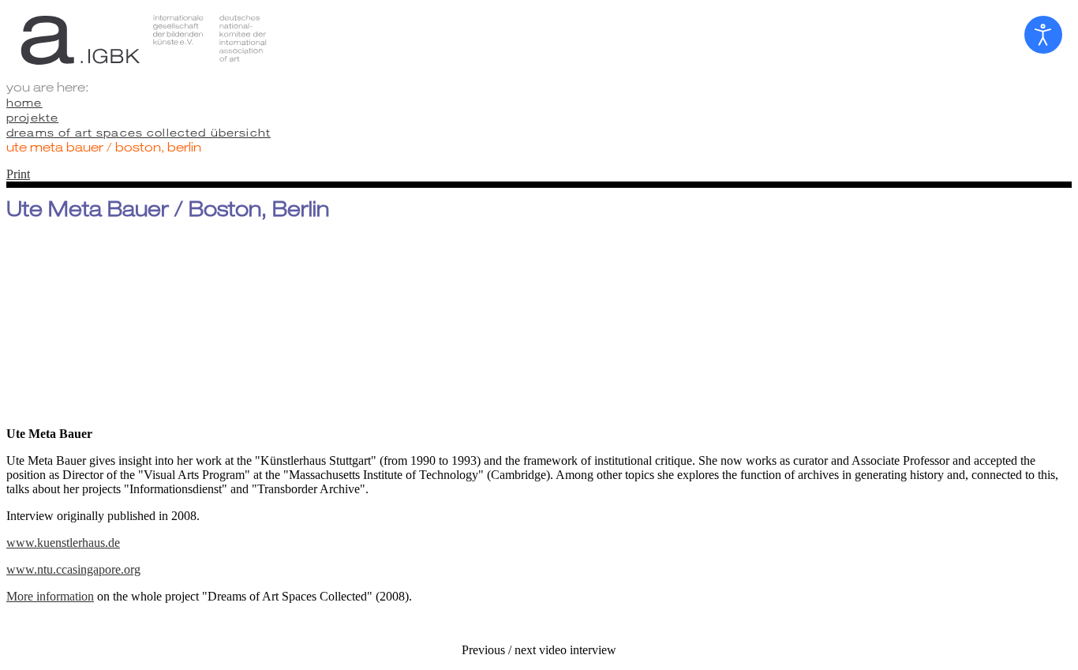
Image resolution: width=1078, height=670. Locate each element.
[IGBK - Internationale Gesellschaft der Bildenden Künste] (539, 39)
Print (18, 174)
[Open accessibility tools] (1043, 35)
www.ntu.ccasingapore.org (73, 569)
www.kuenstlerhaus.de (63, 542)
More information (50, 596)
